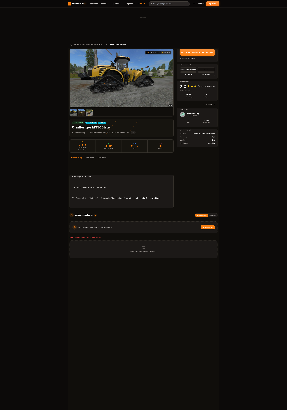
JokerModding (193, 114)
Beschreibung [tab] (76, 158)
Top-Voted (212, 215)
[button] (121, 78)
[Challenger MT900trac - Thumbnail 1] (73, 112)
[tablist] (122, 157)
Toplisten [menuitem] (115, 4)
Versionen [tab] (90, 158)
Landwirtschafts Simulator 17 (92, 45)
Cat (106, 45)
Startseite (94, 4)
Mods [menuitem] (103, 4)
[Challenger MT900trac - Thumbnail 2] (81, 112)
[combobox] (169, 3)
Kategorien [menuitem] (129, 4)
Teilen (190, 74)
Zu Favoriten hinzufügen (188, 69)
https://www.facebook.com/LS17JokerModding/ (139, 198)
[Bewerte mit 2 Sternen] (192, 86)
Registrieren (212, 4)
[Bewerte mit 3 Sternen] (195, 86)
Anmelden (201, 4)
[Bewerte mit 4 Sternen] (198, 86)
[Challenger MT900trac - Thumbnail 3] (89, 112)
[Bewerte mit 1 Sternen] (188, 86)
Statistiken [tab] (102, 158)
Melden (207, 74)
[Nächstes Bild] (171, 78)
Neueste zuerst (202, 215)
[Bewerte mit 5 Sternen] (202, 86)
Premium (141, 4)
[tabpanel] (122, 185)
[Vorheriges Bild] (72, 78)
